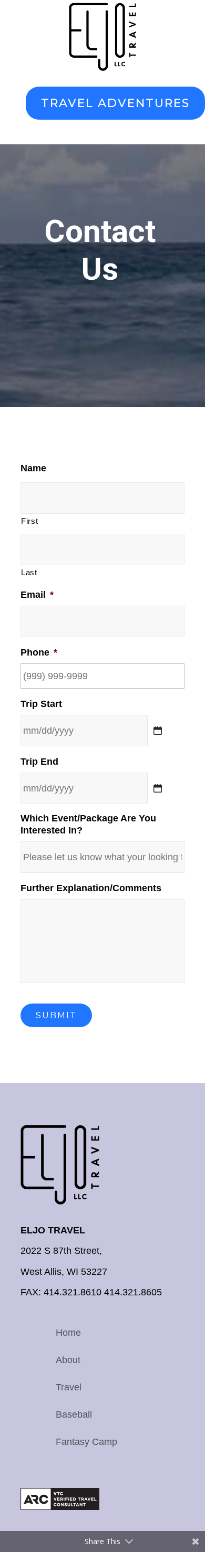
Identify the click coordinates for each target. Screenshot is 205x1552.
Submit (56, 1015)
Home (68, 1332)
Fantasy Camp (86, 1442)
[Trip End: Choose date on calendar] (157, 788)
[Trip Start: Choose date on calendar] (157, 730)
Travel (68, 1387)
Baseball (74, 1414)
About (68, 1360)
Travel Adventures (115, 103)
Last (29, 572)
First (29, 521)
